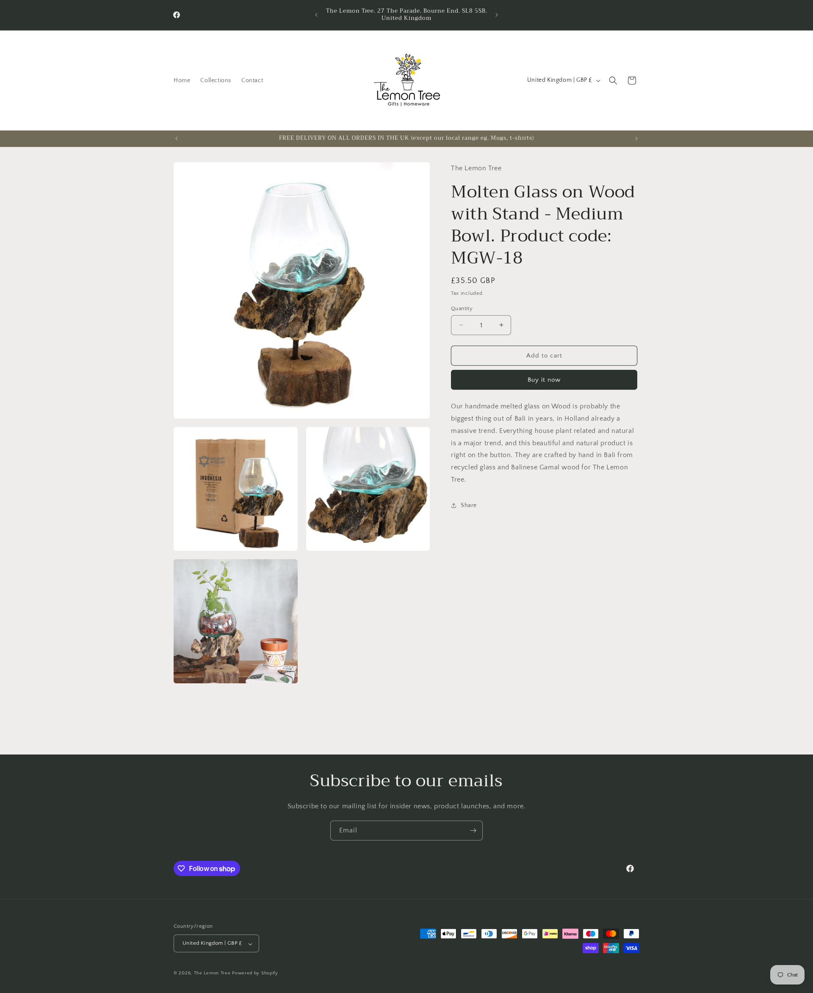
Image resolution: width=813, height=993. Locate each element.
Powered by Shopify (255, 973)
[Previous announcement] (316, 15)
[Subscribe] (473, 830)
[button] (613, 80)
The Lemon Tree (212, 973)
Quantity (462, 308)
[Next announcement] (496, 15)
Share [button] (469, 505)
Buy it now (544, 379)
